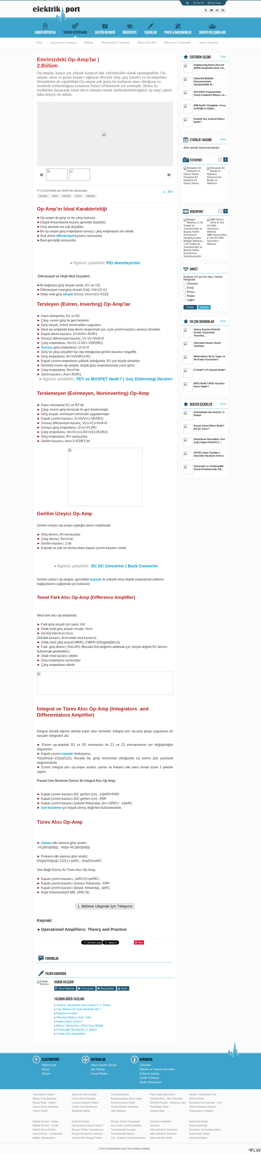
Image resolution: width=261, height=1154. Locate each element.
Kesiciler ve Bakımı (160, 1121)
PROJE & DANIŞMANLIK (177, 32)
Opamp (43, 196)
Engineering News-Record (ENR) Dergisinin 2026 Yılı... (209, 66)
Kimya (191, 291)
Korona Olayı (157, 1111)
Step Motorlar (118, 1111)
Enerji (190, 287)
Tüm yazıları (87, 988)
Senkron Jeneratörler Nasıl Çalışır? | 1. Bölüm (83, 1005)
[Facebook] (206, 11)
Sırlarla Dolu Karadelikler (70, 1033)
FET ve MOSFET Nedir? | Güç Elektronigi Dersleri (124, 379)
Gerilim (66, 196)
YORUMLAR (52, 958)
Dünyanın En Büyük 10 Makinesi (214, 180)
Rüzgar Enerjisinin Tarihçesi (87, 1134)
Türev (78, 196)
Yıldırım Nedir (40, 1111)
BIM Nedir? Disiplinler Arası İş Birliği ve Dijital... (210, 107)
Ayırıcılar (155, 1125)
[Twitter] (212, 11)
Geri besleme (51, 807)
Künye (45, 1069)
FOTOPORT (196, 160)
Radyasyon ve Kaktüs (201, 1111)
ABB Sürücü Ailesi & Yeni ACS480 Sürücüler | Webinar (217, 239)
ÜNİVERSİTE (130, 32)
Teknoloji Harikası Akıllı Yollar (73, 1017)
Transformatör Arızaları (123, 1129)
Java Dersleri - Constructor (47, 1134)
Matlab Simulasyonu (44, 1138)
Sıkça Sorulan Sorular (104, 1065)
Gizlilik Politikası (149, 1078)
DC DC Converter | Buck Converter (124, 566)
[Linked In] (217, 11)
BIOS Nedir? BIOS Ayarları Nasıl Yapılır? (209, 385)
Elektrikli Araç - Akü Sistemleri (166, 1098)
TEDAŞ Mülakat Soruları (202, 1107)
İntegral (90, 196)
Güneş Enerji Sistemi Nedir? (87, 1125)
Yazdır (124, 988)
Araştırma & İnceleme (63, 42)
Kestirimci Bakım (198, 1138)
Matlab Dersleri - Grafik (45, 1125)
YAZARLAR (150, 32)
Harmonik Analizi (198, 1121)
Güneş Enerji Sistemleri (46, 1107)
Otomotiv (192, 283)
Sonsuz (47, 347)
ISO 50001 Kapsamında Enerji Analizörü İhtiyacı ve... (210, 93)
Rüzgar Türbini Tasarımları (125, 1121)
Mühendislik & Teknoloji (115, 42)
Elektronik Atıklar (81, 1111)
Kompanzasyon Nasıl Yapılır (126, 1098)
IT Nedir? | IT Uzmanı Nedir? (210, 370)
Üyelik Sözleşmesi (151, 1082)
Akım (55, 196)
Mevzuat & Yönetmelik (177, 42)
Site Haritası (98, 1069)
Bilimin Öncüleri (146, 42)
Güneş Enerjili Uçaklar (84, 1094)
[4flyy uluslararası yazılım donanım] (254, 1150)
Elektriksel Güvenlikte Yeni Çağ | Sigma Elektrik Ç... (209, 441)
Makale (89, 42)
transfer (68, 753)
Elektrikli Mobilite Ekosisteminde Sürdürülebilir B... (204, 81)
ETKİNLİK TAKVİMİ (201, 140)
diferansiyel (65, 236)
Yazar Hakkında (66, 988)
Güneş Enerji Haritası (83, 1098)
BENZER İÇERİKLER (201, 404)
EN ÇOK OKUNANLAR (202, 321)
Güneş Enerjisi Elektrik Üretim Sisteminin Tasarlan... (207, 332)
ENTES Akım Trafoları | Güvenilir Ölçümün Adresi (208, 454)
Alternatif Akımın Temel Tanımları (207, 344)
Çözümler (145, 1065)
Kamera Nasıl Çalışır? (69, 1021)
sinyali (68, 294)
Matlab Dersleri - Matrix (45, 1121)
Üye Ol (200, 3)
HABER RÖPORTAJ (45, 32)
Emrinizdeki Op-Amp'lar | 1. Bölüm (76, 1029)
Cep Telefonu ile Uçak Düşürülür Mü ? (78, 1009)
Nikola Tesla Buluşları (45, 1098)
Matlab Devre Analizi (44, 1129)
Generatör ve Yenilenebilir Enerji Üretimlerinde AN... (209, 468)
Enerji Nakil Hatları (199, 1134)
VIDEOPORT (196, 211)
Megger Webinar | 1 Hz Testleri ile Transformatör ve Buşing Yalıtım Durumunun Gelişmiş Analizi (193, 249)
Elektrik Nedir (196, 1098)
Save (140, 942)
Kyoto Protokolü (80, 1121)
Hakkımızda (49, 1065)
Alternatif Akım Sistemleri (163, 1129)
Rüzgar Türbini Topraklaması (88, 1129)
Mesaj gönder (107, 988)
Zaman (46, 843)
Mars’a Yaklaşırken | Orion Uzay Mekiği (79, 1025)
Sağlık (191, 299)
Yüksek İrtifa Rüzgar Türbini (87, 1138)
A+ (170, 191)
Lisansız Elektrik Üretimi (85, 1102)
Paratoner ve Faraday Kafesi (205, 1129)
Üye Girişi (216, 3)
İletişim (46, 1073)
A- (164, 192)
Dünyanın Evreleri (66, 1013)
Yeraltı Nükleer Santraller (125, 1107)
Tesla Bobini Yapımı (43, 1094)
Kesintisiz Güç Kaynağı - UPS (205, 1102)
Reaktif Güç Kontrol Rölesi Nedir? (209, 120)
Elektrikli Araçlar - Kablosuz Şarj (167, 1102)
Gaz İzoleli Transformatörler (126, 1125)
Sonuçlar (204, 307)
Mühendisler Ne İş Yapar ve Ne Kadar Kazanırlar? (209, 358)
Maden (191, 295)
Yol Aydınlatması (120, 1094)
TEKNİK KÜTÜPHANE (75, 32)
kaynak (95, 579)
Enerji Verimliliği (198, 1125)
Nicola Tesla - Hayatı (44, 1102)
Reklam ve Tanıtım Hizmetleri (157, 1069)
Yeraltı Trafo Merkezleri (84, 1107)
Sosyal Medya (99, 1073)
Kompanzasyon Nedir (123, 1102)
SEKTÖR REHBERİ (105, 32)
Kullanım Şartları (149, 1073)
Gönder (190, 307)
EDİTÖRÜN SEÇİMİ (200, 57)
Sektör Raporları (208, 42)
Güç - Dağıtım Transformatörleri (128, 1138)
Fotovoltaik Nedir (159, 1107)
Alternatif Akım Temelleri (163, 1134)
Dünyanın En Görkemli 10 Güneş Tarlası (191, 180)
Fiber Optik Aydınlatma (162, 1094)
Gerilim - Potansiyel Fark (202, 1094)
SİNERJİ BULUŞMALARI (212, 32)
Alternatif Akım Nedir (161, 1138)
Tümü (39, 42)
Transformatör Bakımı (123, 1134)
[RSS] (222, 11)
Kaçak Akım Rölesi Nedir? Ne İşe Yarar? (209, 427)
